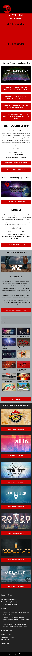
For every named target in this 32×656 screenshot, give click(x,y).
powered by (16, 654)
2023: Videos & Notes (16, 507)
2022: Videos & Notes (16, 559)
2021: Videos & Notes (16, 455)
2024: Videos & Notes (16, 429)
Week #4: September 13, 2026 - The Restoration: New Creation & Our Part (16, 116)
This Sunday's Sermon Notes (16, 163)
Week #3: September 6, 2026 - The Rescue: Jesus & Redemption (16, 106)
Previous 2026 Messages (16, 169)
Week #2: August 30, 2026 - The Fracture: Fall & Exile (16, 97)
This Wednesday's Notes (16, 244)
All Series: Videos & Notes (16, 310)
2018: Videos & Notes (16, 482)
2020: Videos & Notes (16, 533)
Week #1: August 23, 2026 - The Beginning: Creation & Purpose (16, 88)
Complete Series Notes (16, 201)
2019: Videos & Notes (16, 586)
